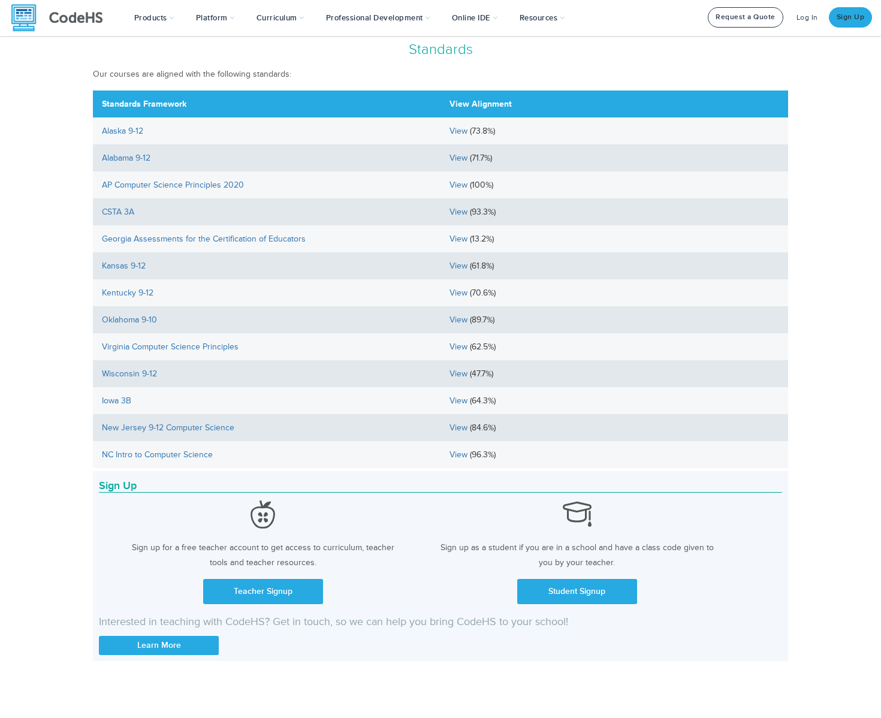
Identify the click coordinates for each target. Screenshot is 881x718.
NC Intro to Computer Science (157, 454)
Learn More (159, 645)
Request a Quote (746, 17)
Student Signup (576, 591)
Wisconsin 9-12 (129, 374)
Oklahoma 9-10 (129, 320)
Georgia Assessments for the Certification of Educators (204, 239)
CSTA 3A (118, 212)
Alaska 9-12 (122, 131)
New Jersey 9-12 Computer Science (168, 428)
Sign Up (851, 17)
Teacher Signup (263, 591)
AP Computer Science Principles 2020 (173, 185)
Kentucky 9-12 (127, 293)
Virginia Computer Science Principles (170, 347)
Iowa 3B (116, 401)
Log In (807, 17)
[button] (154, 18)
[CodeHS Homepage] (61, 18)
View (459, 131)
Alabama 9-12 (126, 158)
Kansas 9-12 (124, 266)
